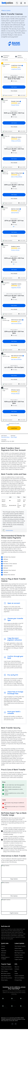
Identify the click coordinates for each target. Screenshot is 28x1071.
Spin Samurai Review (16, 359)
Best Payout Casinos (20, 952)
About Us (17, 967)
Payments (3, 950)
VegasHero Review (16, 287)
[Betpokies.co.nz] (7, 3)
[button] (13, 226)
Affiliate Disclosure (20, 56)
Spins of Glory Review (16, 176)
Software (3, 952)
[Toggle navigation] (25, 3)
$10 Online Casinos (5, 973)
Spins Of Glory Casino (6, 978)
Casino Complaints (19, 975)
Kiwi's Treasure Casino (6, 969)
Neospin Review (15, 105)
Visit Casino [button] (14, 87)
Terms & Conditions (19, 978)
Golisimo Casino (19, 955)
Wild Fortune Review (16, 323)
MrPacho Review (15, 393)
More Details (14, 91)
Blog (16, 971)
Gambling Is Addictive (6, 56)
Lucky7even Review (16, 69)
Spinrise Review (15, 212)
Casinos (3, 946)
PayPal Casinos (14, 913)
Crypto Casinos (18, 959)
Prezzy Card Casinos (6, 967)
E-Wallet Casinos (19, 957)
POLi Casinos (14, 896)
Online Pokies (18, 948)
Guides (16, 973)
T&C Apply (14, 81)
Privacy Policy (18, 980)
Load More (14, 428)
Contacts (17, 969)
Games (3, 948)
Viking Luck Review (16, 141)
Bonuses (3, 955)
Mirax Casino (4, 980)
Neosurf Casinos (19, 950)
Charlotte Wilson (5, 437)
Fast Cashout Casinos (20, 946)
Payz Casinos (14, 879)
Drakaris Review (15, 250)
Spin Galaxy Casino (6, 975)
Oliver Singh (14, 437)
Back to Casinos (6, 10)
